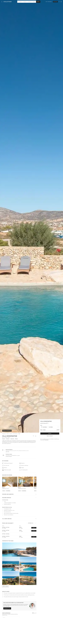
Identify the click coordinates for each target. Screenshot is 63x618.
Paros (19, 433)
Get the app (55, 1)
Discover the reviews (9, 456)
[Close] (2, 2)
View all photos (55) (7, 430)
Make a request (50, 435)
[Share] (35, 436)
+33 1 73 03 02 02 (48, 1)
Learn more (7, 451)
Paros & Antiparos (15, 433)
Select (34, 527)
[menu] (59, 1)
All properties (4, 433)
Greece (8, 433)
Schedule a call (7, 608)
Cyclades (11, 433)
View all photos (5, 586)
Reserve (49, 433)
